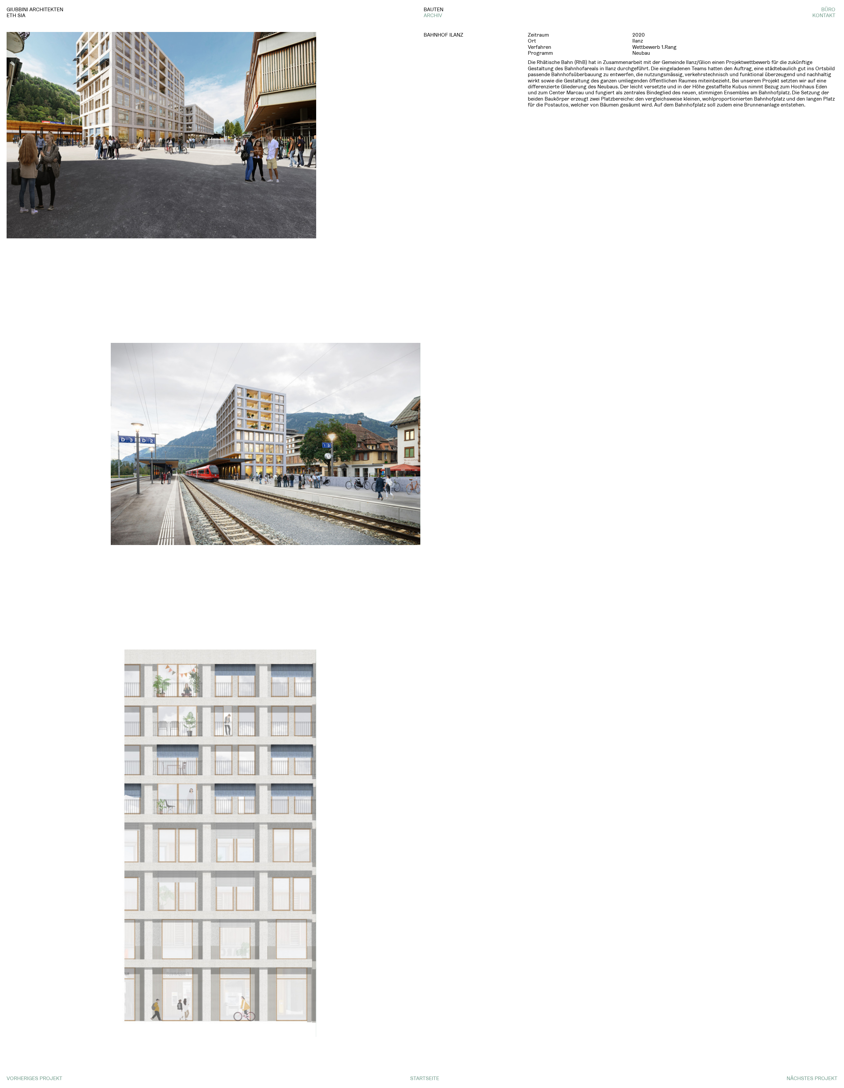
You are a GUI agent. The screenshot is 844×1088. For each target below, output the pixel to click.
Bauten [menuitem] (433, 10)
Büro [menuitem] (828, 10)
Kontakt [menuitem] (823, 15)
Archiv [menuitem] (433, 15)
